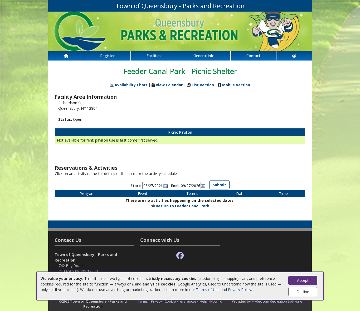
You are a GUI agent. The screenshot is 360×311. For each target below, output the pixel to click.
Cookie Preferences (181, 301)
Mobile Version (236, 84)
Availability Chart (130, 84)
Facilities (154, 55)
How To (216, 301)
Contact (253, 55)
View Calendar (169, 84)
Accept (303, 280)
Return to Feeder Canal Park (182, 205)
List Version (203, 84)
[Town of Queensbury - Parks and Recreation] (180, 30)
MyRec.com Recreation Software (276, 301)
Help (203, 301)
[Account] (294, 56)
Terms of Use (208, 289)
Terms (143, 301)
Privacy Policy (239, 289)
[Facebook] (180, 255)
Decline (302, 291)
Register (107, 55)
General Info (204, 55)
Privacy (156, 301)
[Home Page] (66, 56)
